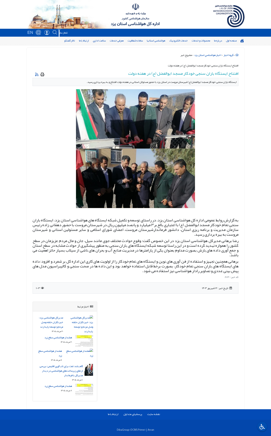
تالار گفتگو (69, 40)
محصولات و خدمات (201, 40)
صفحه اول (231, 40)
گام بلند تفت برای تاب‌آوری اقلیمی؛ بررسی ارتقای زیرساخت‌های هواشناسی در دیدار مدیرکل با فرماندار (61, 370)
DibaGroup (123, 429)
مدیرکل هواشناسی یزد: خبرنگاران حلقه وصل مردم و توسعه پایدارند (51, 322)
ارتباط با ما (84, 40)
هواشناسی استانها (156, 40)
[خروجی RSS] (36, 74)
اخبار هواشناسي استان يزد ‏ (207, 55)
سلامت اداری (99, 40)
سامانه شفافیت (135, 40)
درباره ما (218, 40)
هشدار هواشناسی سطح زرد (58, 337)
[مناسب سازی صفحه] (261, 426)
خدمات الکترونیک (178, 40)
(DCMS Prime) (137, 429)
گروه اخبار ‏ (228, 55)
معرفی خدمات (117, 40)
